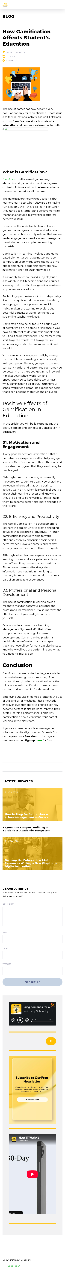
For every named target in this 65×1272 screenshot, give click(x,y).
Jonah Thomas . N (15, 52)
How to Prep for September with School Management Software (28, 816)
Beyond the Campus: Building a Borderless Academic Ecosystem (26, 829)
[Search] (51, 1041)
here (39, 740)
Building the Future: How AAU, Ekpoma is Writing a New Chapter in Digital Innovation (31, 863)
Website (7, 964)
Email (6, 948)
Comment (8, 904)
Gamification (10, 179)
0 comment (12, 61)
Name (5, 932)
